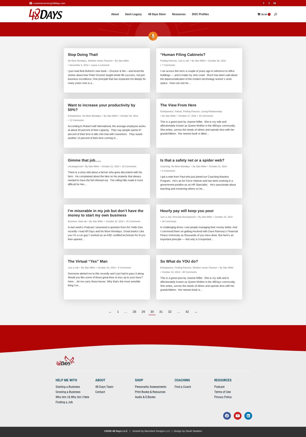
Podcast (219, 386)
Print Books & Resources (150, 392)
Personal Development (184, 217)
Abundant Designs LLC (157, 431)
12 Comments (77, 120)
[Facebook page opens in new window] (263, 3)
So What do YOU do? (179, 261)
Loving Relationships (211, 111)
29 (143, 311)
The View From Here (178, 105)
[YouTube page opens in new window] (274, 3)
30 (152, 311)
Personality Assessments (150, 386)
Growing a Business (68, 392)
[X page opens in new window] (269, 3)
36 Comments (169, 221)
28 (134, 311)
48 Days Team (104, 386)
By (122, 60)
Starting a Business (68, 386)
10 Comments (129, 166)
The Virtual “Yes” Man (87, 261)
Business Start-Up (77, 221)
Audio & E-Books (145, 397)
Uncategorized (75, 166)
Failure (178, 111)
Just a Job (183, 60)
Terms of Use (222, 392)
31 (161, 311)
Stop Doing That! (83, 54)
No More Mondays (77, 60)
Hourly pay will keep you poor (187, 211)
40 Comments (189, 272)
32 (170, 311)
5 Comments (124, 267)
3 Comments (168, 170)
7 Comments (168, 65)
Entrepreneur (74, 116)
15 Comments (133, 221)
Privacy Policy (223, 397)
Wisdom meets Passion (100, 60)
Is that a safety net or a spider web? (192, 160)
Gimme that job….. (84, 160)
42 (187, 311)
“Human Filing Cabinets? (182, 54)
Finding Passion (168, 60)
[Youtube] (238, 416)
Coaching (165, 166)
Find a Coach (183, 386)
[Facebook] (227, 416)
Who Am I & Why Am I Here (72, 397)
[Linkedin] (248, 416)
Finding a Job (64, 402)
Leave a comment (100, 65)
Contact (100, 392)
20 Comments (206, 116)
